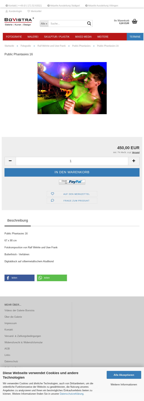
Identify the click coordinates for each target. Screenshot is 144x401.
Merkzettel (35, 11)
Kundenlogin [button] (15, 11)
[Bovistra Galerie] (19, 21)
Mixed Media (83, 36)
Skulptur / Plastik (57, 36)
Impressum (10, 323)
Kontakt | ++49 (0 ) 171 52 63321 (25, 5)
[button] (10, 161)
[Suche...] (89, 23)
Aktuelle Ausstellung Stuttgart (65, 5)
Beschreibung (17, 220)
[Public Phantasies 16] (72, 88)
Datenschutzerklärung (71, 393)
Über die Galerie (13, 316)
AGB (7, 348)
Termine (135, 36)
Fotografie (14, 36)
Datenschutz (11, 361)
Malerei (33, 36)
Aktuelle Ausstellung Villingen (103, 5)
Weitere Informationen (124, 384)
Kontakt (8, 329)
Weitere (103, 36)
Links (7, 355)
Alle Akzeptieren (124, 374)
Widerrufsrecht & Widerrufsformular (23, 342)
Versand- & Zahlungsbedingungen (22, 336)
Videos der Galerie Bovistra (19, 310)
